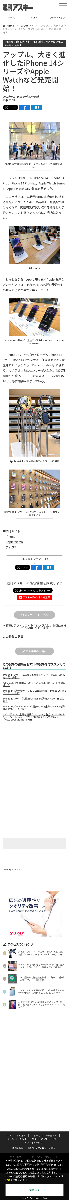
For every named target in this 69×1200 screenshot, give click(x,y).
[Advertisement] (34, 755)
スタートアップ (34, 17)
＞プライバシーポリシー (34, 1198)
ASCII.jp (19, 1147)
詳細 (8, 1180)
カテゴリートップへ (36, 615)
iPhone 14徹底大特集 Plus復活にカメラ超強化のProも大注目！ (34, 43)
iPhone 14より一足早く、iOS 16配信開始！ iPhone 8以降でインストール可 (34, 692)
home (10, 25)
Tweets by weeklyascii (12, 869)
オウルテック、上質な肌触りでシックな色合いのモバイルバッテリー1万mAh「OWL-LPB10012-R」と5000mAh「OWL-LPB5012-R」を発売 (34, 717)
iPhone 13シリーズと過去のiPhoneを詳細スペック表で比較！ (33, 699)
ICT (57, 17)
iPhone (10, 536)
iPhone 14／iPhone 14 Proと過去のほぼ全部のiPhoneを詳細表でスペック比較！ (34, 707)
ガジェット (27, 25)
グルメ (11, 17)
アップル (11, 547)
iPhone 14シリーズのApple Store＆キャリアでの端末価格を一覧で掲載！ (34, 676)
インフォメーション (35, 1142)
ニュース (35, 1135)
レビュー (21, 1135)
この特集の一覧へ (36, 651)
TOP (9, 1135)
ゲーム (10, 1138)
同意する (34, 1190)
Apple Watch (14, 542)
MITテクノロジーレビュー (44, 1147)
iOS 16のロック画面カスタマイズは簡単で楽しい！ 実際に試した (34, 684)
